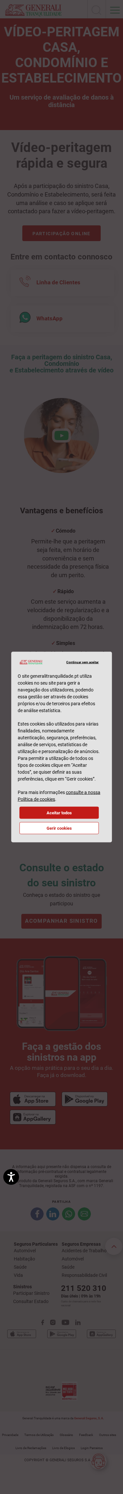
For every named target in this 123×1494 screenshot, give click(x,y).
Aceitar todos (59, 812)
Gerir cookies (59, 828)
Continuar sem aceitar (82, 662)
